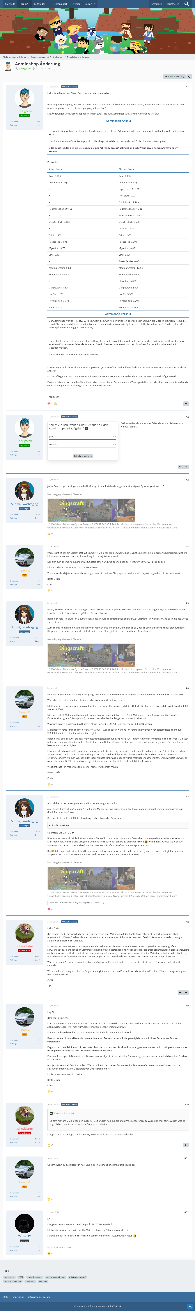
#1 (187, 86)
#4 (187, 546)
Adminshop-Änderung (55, 1277)
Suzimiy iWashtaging (80, 902)
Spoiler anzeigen (60, 825)
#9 (187, 1005)
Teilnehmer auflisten (83, 456)
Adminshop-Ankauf (77, 1277)
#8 (187, 921)
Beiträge (13, 125)
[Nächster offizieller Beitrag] (186, 403)
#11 (186, 1158)
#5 (187, 603)
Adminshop (9, 1277)
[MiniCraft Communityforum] (97, 13)
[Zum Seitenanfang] (190, 1306)
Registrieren (173, 3)
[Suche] (186, 4)
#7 (187, 796)
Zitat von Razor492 (64, 1113)
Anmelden (156, 3)
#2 (187, 416)
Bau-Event (30, 1281)
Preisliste (43, 1281)
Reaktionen (14, 121)
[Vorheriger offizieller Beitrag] (180, 467)
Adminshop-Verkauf (13, 1281)
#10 (186, 1104)
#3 (187, 479)
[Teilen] (189, 76)
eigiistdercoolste (35, 1277)
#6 (187, 688)
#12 (186, 1212)
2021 (21, 1277)
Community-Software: (97, 1306)
